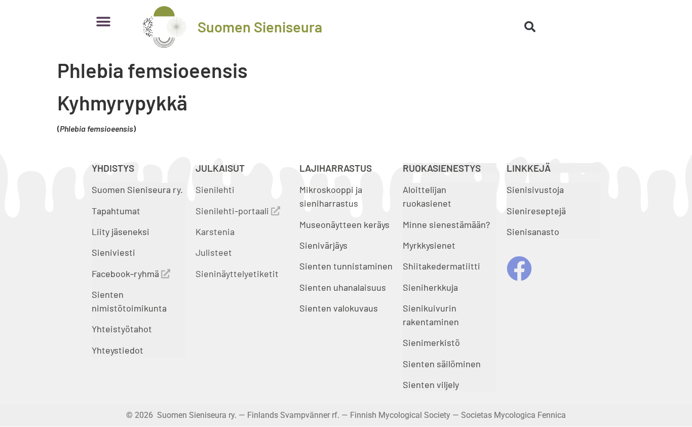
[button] (103, 21)
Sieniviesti (114, 252)
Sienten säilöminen (442, 363)
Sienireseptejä (536, 210)
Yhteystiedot (117, 350)
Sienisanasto (533, 231)
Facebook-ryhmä (126, 273)
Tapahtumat (116, 210)
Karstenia (215, 231)
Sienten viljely (431, 384)
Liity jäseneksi (120, 231)
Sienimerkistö (431, 342)
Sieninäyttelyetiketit (237, 273)
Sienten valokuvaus (338, 308)
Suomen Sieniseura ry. (137, 189)
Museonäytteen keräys (344, 224)
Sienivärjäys (323, 245)
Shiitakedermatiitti (441, 265)
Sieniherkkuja (430, 287)
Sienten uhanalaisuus (342, 287)
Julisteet (214, 252)
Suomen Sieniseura (260, 26)
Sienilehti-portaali (233, 210)
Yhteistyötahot (122, 328)
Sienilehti (215, 189)
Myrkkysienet (429, 245)
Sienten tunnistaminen (346, 265)
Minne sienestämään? (446, 224)
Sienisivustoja (535, 189)
